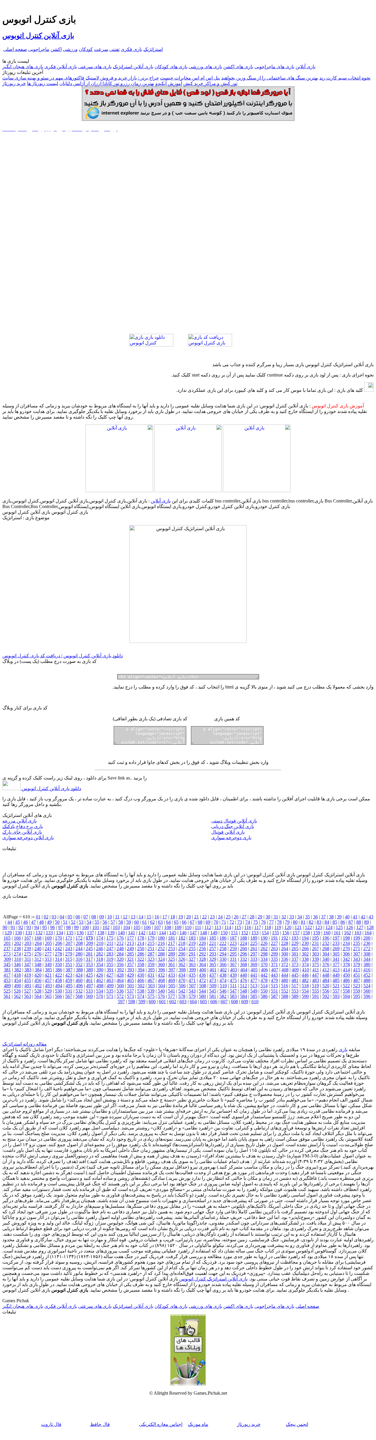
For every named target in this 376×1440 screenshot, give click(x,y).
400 (202, 969)
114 (227, 927)
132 (39, 932)
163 (357, 932)
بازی (343, 1049)
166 (17, 937)
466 (140, 980)
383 (27, 969)
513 (253, 985)
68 (200, 922)
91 (13, 927)
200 (366, 937)
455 (27, 980)
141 (131, 932)
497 (89, 985)
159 (316, 932)
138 (100, 932)
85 (335, 922)
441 (253, 975)
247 (109, 948)
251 (151, 948)
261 (253, 948)
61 (144, 922)
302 (305, 953)
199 (356, 937)
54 (89, 922)
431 (151, 975)
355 (109, 964)
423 (68, 975)
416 (366, 969)
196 (325, 937)
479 (274, 980)
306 (346, 953)
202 (17, 943)
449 (336, 975)
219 (192, 943)
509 (212, 985)
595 (356, 996)
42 (363, 916)
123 (318, 927)
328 (202, 959)
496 (79, 985)
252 (161, 948)
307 (356, 953)
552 (284, 990)
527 (27, 990)
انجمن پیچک (297, 1424)
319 (109, 959)
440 (243, 975)
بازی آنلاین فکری (60, 66)
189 (253, 937)
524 (366, 985)
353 (89, 964)
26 (236, 916)
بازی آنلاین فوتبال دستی (234, 820)
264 (284, 948)
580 (202, 996)
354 (99, 964)
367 (233, 964)
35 (307, 916)
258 (222, 948)
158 (306, 932)
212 (120, 943)
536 (120, 990)
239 (27, 948)
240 (37, 948)
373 (294, 964)
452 (366, 975)
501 (130, 985)
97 (60, 927)
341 (336, 959)
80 (295, 922)
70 (216, 922)
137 (90, 932)
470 (181, 980)
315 (68, 959)
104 (126, 927)
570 (99, 996)
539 (151, 990)
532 (79, 990)
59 (128, 922)
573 (130, 996)
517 (294, 985)
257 (212, 948)
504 (161, 985)
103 (116, 927)
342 (346, 959)
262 (264, 948)
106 (147, 927)
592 (325, 996)
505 (171, 985)
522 (346, 985)
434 (181, 975)
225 (253, 943)
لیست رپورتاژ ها (42, 83)
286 (140, 953)
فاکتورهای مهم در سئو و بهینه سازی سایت (43, 77)
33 (291, 916)
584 (243, 996)
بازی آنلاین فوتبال (228, 832)
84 (327, 922)
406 (264, 969)
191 (274, 937)
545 (212, 990)
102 (106, 927)
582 (222, 996)
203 (27, 943)
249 (130, 948)
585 (253, 996)
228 (284, 943)
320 (120, 959)
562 (17, 996)
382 (17, 969)
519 (315, 985)
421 (48, 975)
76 (263, 922)
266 (305, 948)
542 (181, 990)
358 (140, 964)
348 (37, 964)
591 (315, 996)
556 (325, 990)
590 (305, 996)
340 (325, 959)
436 (202, 975)
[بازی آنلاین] (257, 490)
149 (213, 932)
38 (331, 916)
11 (117, 916)
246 (99, 948)
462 (99, 980)
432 (161, 975)
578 (181, 996)
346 (17, 964)
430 (140, 975)
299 (274, 953)
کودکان (86, 49)
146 (183, 932)
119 (277, 927)
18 (172, 916)
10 (109, 916)
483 (315, 980)
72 (231, 922)
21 (196, 916)
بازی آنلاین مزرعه (19, 820)
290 (181, 953)
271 (356, 948)
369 (253, 964)
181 (171, 937)
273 (7, 953)
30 (268, 916)
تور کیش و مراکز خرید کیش (210, 83)
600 (152, 1001)
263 (274, 948)
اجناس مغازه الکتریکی (160, 1424)
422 (58, 975)
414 (346, 969)
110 (188, 927)
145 (172, 932)
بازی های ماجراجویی (274, 66)
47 (33, 922)
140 (121, 932)
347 (27, 964)
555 (315, 990)
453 (7, 980)
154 (265, 932)
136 (80, 932)
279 (68, 953)
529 (48, 990)
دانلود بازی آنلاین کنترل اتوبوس (51, 788)
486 (346, 980)
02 (46, 916)
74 (247, 922)
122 (308, 927)
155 (275, 932)
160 (326, 932)
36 (315, 916)
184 (202, 937)
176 (120, 937)
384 (38, 969)
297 (253, 953)
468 (161, 980)
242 (58, 948)
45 (17, 922)
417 (7, 975)
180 (161, 937)
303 (315, 953)
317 (89, 959)
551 (274, 990)
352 (79, 964)
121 (298, 927)
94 (36, 927)
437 (212, 975)
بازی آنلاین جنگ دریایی (232, 826)
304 (325, 953)
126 (349, 927)
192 (284, 937)
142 (141, 932)
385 (48, 969)
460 (79, 980)
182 (181, 937)
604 (193, 1001)
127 (359, 927)
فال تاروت (51, 1424)
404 (243, 969)
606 (213, 1001)
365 (212, 964)
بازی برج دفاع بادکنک (22, 826)
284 (120, 953)
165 (7, 937)
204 (38, 943)
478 (264, 980)
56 (105, 922)
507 (192, 985)
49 (49, 922)
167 (27, 937)
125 (339, 927)
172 (79, 937)
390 (99, 969)
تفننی (114, 49)
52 (73, 922)
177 (130, 937)
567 (68, 996)
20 (188, 916)
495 (69, 985)
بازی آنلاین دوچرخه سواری (28, 837)
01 (38, 916)
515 (274, 985)
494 (58, 985)
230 (305, 943)
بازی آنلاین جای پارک (22, 832)
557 (336, 990)
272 (366, 948)
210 (99, 943)
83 (319, 922)
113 (217, 927)
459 (68, 980)
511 (233, 985)
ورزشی (70, 49)
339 (315, 959)
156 (285, 932)
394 (141, 969)
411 (315, 969)
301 (294, 953)
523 (356, 985)
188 (243, 937)
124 (329, 927)
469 (171, 980)
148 (203, 932)
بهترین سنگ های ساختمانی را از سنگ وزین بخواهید (269, 77)
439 (233, 975)
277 (48, 953)
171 (68, 937)
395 (151, 969)
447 (315, 975)
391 (110, 969)
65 (176, 922)
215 (151, 943)
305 (336, 953)
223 (233, 943)
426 (99, 975)
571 (109, 996)
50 (57, 922)
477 (253, 980)
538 (140, 990)
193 (294, 937)
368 (243, 964)
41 (355, 916)
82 (311, 922)
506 (182, 985)
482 (305, 980)
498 (99, 985)
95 (44, 927)
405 (254, 969)
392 (120, 969)
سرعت (101, 49)
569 (89, 996)
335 (274, 959)
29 (260, 916)
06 (77, 916)
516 (284, 985)
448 (325, 975)
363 (192, 964)
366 (222, 964)
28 (252, 916)
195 (315, 937)
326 (181, 959)
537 (130, 990)
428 (120, 975)
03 (54, 916)
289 (171, 953)
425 (89, 975)
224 (243, 943)
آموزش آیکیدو (168, 83)
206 (58, 943)
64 (168, 922)
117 (257, 927)
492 (38, 985)
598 (131, 1001)
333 (253, 959)
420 (37, 975)
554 (305, 990)
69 (208, 922)
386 (58, 969)
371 (274, 964)
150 (224, 932)
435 (192, 975)
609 (244, 1001)
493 (48, 985)
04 (62, 916)
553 (294, 990)
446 (305, 975)
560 (366, 990)
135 (69, 932)
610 (254, 1001)
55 (97, 922)
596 (366, 996)
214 (140, 943)
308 (366, 953)
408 (284, 969)
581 (212, 996)
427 (109, 975)
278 (58, 953)
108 (167, 927)
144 (162, 932)
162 (347, 932)
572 (120, 996)
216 (161, 943)
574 (140, 996)
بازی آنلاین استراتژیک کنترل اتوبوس (213, 1278)
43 (371, 916)
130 (18, 932)
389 (89, 969)
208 (79, 943)
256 (202, 948)
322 (140, 959)
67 (192, 922)
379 (356, 964)
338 (305, 959)
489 (7, 985)
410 (305, 969)
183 (192, 937)
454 (17, 980)
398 (182, 969)
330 (222, 959)
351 (68, 964)
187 (233, 937)
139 (111, 932)
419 (27, 975)
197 (336, 937)
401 (212, 969)
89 (366, 922)
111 (198, 927)
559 (356, 990)
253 (171, 948)
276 (37, 953)
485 (336, 980)
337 (294, 959)
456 (37, 980)
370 (264, 964)
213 (130, 943)
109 (178, 927)
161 (337, 932)
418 (17, 975)
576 (161, 996)
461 (89, 980)
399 (192, 969)
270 (346, 948)
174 (99, 937)
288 (161, 953)
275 (27, 953)
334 (264, 959)
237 (7, 948)
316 (79, 959)
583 (233, 996)
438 (222, 975)
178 (140, 937)
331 (233, 959)
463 (109, 980)
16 (157, 916)
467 (151, 980)
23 (212, 916)
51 (65, 922)
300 (284, 953)
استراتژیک (153, 49)
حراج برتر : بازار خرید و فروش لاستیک (122, 77)
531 (68, 990)
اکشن (56, 49)
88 (358, 922)
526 (17, 990)
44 (9, 922)
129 (8, 932)
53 (81, 922)
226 (264, 943)
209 (89, 943)
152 (244, 932)
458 (58, 980)
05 (70, 916)
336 (284, 959)
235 (356, 943)
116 (247, 927)
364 (202, 964)
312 (37, 959)
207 (69, 943)
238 (17, 948)
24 (220, 916)
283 (109, 953)
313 (48, 959)
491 (27, 985)
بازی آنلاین (305, 66)
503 (151, 985)
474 (222, 980)
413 (336, 969)
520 (325, 985)
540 (161, 990)
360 (161, 964)
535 (109, 990)
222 (222, 943)
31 (275, 916)
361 (171, 964)
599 (141, 1001)
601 (162, 1001)
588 (284, 996)
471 (192, 980)
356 (120, 964)
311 (27, 959)
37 (323, 916)
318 (99, 959)
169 (48, 937)
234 (346, 943)
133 (49, 932)
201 (7, 943)
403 (233, 969)
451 (356, 975)
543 (192, 990)
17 (164, 916)
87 (350, 922)
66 (184, 922)
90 (5, 927)
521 (336, 985)
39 (339, 916)
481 (294, 980)
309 (7, 959)
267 (315, 948)
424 (79, 975)
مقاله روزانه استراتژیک (24, 1043)
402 (223, 969)
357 (130, 964)
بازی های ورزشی (205, 66)
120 (287, 927)
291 (192, 953)
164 (368, 932)
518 (305, 985)
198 (346, 937)
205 (48, 943)
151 (234, 932)
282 (99, 953)
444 (284, 975)
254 (181, 948)
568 (79, 996)
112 (207, 927)
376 (325, 964)
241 (48, 948)
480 (284, 980)
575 (151, 996)
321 (130, 959)
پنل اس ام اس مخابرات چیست (190, 77)
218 (181, 943)
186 (222, 937)
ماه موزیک (198, 1424)
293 (212, 953)
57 (112, 922)
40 (347, 916)
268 (325, 948)
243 (68, 948)
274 (17, 953)
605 (203, 1001)
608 (234, 1001)
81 (303, 922)
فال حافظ (100, 1424)
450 (346, 975)
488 (366, 980)
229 (294, 943)
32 (283, 916)
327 (192, 959)
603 (183, 1001)
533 (89, 990)
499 (110, 985)
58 (120, 922)
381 (7, 969)
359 (151, 964)
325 (171, 959)
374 (305, 964)
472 (202, 980)
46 (25, 922)
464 (120, 980)
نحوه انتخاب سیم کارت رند (344, 77)
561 (7, 996)
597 (121, 1001)
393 (130, 969)
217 (171, 943)
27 (244, 916)
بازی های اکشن (238, 66)
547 (233, 990)
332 (243, 959)
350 (58, 964)
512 (243, 985)
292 (202, 953)
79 (287, 922)
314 (58, 959)
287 (151, 953)
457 (48, 980)
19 (180, 916)
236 (366, 943)
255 (192, 948)
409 (295, 969)
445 (294, 975)
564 (37, 996)
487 (356, 980)
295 (233, 953)
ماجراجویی (38, 49)
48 (41, 922)
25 (228, 916)
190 (264, 937)
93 (28, 927)
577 (171, 996)
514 (264, 985)
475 (233, 980)
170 (58, 937)
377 (336, 964)
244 (79, 948)
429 (130, 975)
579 (192, 996)
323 (151, 959)
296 (243, 953)
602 (172, 1001)
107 (157, 927)
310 (17, 959)
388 (79, 969)
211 (110, 943)
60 (136, 922)
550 (264, 990)
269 (336, 948)
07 (85, 916)
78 (279, 922)
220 (202, 943)
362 (181, 964)
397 (171, 969)
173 (89, 937)
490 (17, 985)
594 (346, 996)
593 (336, 996)
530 (58, 990)
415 (356, 969)
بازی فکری (131, 49)
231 (315, 943)
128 (370, 927)
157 (296, 932)
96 (52, 927)
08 (93, 916)
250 (140, 948)
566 (58, 996)
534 (99, 990)
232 (325, 943)
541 (171, 990)
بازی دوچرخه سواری (231, 837)
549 (253, 990)
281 (89, 953)
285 (130, 953)
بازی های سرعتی (95, 66)
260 (243, 948)
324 (161, 959)
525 (7, 990)
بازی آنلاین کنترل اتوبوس (38, 35)
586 (264, 996)
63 (160, 922)
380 (366, 964)
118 (267, 927)
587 (274, 996)
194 (305, 937)
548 (243, 990)
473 (212, 980)
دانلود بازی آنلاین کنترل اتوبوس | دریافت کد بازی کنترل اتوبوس (62, 655)
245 (89, 948)
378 (346, 964)
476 (243, 980)
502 (141, 985)
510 (223, 985)
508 (202, 985)
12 (125, 916)
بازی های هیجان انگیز (22, 66)
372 (284, 964)
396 (161, 969)
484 (325, 980)
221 (212, 943)
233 (336, 943)
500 (120, 985)
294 (222, 953)
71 (223, 922)
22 (204, 916)
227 (274, 943)
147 (193, 932)
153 (254, 932)
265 (294, 948)
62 (152, 922)
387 (69, 969)
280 (79, 953)
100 (85, 927)
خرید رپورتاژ (14, 83)
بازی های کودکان (171, 66)
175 (109, 937)
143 (152, 932)
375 (315, 964)
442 (264, 975)
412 (325, 969)
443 (274, 975)
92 (21, 927)
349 (48, 964)
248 (120, 948)
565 (48, 996)
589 (294, 996)
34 (299, 916)
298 (264, 953)
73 (239, 922)
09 (101, 916)
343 (356, 959)
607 (224, 1001)
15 (149, 916)
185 (212, 937)
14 (141, 916)
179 (151, 937)
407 (274, 969)
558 (346, 990)
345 (7, 964)
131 (28, 932)
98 (68, 927)
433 (171, 975)
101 (95, 927)
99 (76, 927)
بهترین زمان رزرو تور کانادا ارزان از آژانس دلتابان (106, 83)
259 (233, 948)
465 (130, 980)
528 (37, 990)
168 (37, 937)
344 (366, 959)
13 (133, 916)
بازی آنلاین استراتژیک (133, 66)
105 (136, 927)
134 (59, 932)
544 (202, 990)
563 (27, 996)
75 (255, 922)
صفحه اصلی (15, 49)
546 (222, 990)
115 (237, 927)
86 (342, 922)
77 (271, 922)
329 (212, 959)
